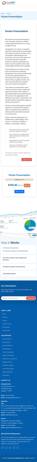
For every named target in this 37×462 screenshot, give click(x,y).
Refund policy (6, 330)
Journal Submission (7, 345)
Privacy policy (6, 327)
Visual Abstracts (6, 348)
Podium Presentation (8, 355)
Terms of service (7, 323)
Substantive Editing (7, 365)
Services (9, 13)
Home (2, 13)
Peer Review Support (8, 368)
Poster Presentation (16, 31)
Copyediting (5, 375)
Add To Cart (26, 159)
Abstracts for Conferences (9, 358)
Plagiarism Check (7, 362)
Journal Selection (7, 338)
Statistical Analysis (7, 372)
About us (4, 317)
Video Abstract (6, 342)
